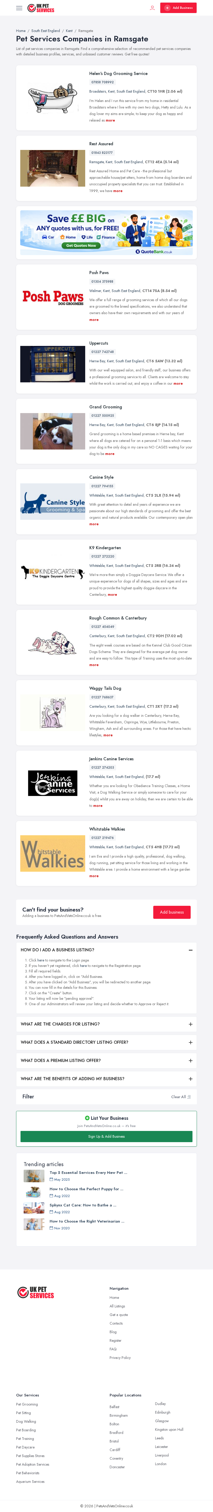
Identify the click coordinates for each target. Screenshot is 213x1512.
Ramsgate (96, 162)
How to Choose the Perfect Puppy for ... (86, 1189)
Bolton (114, 1424)
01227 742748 (102, 352)
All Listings (117, 1306)
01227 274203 (102, 767)
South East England (131, 91)
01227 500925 (102, 415)
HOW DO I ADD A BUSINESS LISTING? (57, 950)
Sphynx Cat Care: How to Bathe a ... (83, 1205)
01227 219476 (102, 838)
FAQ (113, 1349)
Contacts (116, 1323)
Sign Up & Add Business (106, 1136)
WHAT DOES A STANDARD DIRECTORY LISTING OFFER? (74, 1042)
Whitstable (96, 495)
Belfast (114, 1406)
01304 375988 (102, 281)
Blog (113, 1331)
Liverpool (162, 1455)
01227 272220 (102, 556)
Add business (172, 912)
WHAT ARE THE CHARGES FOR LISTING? (60, 1024)
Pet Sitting (23, 1412)
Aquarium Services (30, 1481)
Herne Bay (97, 361)
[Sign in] (152, 7)
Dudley (160, 1403)
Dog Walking (26, 1421)
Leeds (159, 1438)
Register (116, 1340)
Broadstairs (97, 91)
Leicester (161, 1446)
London (161, 1463)
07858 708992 (102, 82)
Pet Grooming (27, 1404)
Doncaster (117, 1467)
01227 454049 (102, 626)
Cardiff (115, 1449)
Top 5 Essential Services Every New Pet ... (88, 1172)
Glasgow (162, 1421)
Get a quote (119, 1314)
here (40, 960)
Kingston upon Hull (169, 1429)
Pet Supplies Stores (30, 1455)
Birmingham (119, 1415)
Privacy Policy (120, 1357)
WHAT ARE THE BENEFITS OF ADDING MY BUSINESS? (72, 1079)
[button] (189, 1096)
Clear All (178, 1096)
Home (114, 1297)
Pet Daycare (25, 1447)
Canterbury (97, 635)
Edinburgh (162, 1412)
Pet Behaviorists (27, 1473)
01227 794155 (102, 486)
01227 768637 (102, 697)
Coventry (116, 1458)
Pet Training (25, 1438)
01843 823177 (102, 152)
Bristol (114, 1441)
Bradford (116, 1432)
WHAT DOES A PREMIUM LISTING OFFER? (61, 1061)
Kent (111, 91)
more (110, 120)
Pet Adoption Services (32, 1464)
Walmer (95, 290)
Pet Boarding (26, 1430)
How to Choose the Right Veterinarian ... (87, 1221)
